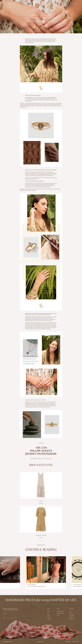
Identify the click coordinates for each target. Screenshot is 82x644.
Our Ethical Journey (60, 611)
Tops (48, 613)
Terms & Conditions (75, 641)
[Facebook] (8, 618)
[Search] (70, 3)
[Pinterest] (12, 618)
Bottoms (48, 615)
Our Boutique (71, 615)
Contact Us (71, 613)
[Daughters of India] (41, 3)
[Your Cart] (77, 3)
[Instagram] (4, 618)
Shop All (48, 617)
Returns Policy (71, 619)
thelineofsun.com (48, 458)
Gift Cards (49, 619)
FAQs (70, 611)
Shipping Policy (72, 617)
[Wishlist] (75, 3)
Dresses (48, 611)
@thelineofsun (33, 458)
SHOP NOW (41, 537)
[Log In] (72, 3)
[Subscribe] (17, 613)
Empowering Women (60, 613)
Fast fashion (41, 320)
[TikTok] (15, 618)
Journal (58, 615)
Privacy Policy (68, 641)
